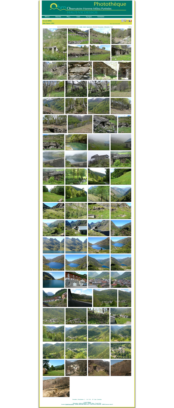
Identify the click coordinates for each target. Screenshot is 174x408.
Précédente (80, 399)
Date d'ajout (46, 23)
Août (84, 27)
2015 (129, 27)
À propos (89, 16)
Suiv (95, 399)
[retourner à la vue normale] (127, 21)
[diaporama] (125, 21)
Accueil (45, 21)
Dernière (99, 399)
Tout (111, 27)
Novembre (101, 27)
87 (92, 399)
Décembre (107, 27)
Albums (47, 16)
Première (74, 399)
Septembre (89, 27)
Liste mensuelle (116, 23)
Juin (77, 27)
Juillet (80, 27)
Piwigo (89, 402)
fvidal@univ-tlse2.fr (69, 404)
